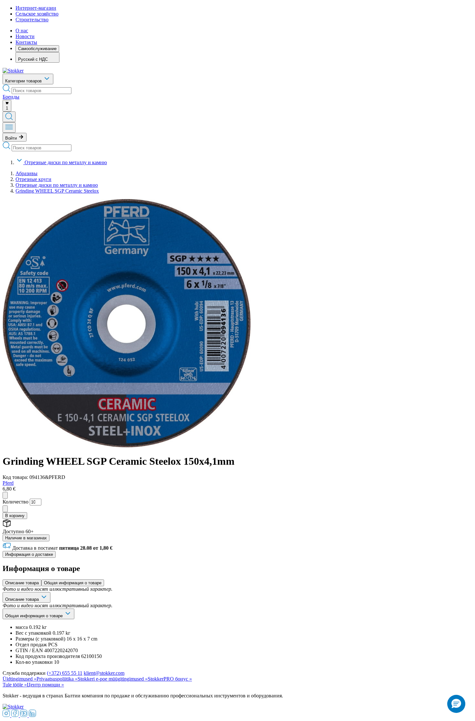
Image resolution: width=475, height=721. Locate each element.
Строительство (32, 19)
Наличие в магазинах (26, 537)
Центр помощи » (45, 684)
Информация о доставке (29, 554)
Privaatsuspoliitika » (57, 679)
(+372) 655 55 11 (64, 673)
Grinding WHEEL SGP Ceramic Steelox (57, 191)
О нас (22, 30)
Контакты (26, 42)
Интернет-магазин (36, 8)
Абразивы (26, 173)
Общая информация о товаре (72, 582)
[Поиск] (9, 116)
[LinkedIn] (32, 715)
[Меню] (9, 127)
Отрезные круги (33, 179)
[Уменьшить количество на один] (5, 495)
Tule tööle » (15, 684)
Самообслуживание (37, 48)
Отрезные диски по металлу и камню (66, 162)
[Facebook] (15, 715)
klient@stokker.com (104, 673)
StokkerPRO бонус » (170, 679)
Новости (25, 36)
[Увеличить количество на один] (5, 508)
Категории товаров (24, 81)
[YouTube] (24, 715)
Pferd (8, 483)
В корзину (15, 515)
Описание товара (22, 582)
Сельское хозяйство (37, 13)
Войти (11, 138)
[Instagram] (7, 715)
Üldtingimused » (20, 679)
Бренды (11, 97)
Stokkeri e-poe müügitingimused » (113, 679)
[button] (456, 704)
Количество (15, 501)
